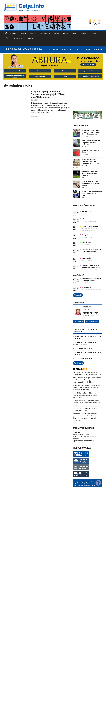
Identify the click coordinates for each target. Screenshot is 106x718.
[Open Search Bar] (7, 43)
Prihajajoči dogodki (84, 205)
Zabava (66, 33)
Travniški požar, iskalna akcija (90, 151)
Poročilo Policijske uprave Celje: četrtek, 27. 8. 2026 (84, 343)
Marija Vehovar (90, 313)
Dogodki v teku (79, 275)
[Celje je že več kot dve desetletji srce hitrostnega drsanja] (76, 184)
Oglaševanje (30, 38)
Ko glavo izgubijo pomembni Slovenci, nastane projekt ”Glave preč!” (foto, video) (47, 94)
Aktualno (33, 33)
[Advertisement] (88, 96)
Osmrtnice (18, 38)
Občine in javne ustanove (81, 434)
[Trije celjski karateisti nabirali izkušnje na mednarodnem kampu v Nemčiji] (76, 162)
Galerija (23, 33)
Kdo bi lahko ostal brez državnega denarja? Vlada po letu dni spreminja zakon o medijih (85, 395)
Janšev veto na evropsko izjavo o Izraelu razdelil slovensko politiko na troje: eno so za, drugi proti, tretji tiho (87, 387)
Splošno (83, 33)
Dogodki (13, 33)
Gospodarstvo (45, 33)
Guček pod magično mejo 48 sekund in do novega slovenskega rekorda (90, 132)
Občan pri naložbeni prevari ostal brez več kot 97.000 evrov (91, 193)
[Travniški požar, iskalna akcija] (76, 152)
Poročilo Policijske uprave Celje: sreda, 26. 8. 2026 (87, 353)
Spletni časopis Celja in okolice (6, 33)
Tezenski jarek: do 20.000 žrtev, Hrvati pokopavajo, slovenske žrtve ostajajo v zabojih (86, 403)
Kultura (56, 33)
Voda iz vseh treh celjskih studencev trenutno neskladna (90, 142)
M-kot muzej (86, 287)
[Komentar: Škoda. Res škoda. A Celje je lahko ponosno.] (76, 174)
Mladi (74, 33)
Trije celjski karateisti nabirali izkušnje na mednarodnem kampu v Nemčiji (90, 162)
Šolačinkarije (86, 258)
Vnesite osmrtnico (92, 321)
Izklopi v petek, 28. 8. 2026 (82, 348)
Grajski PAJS (86, 242)
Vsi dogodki (78, 295)
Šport (8, 38)
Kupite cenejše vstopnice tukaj (83, 441)
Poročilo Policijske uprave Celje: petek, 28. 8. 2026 (87, 337)
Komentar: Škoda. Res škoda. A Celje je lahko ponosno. (89, 173)
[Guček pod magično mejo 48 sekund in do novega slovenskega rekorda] (76, 133)
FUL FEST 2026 (87, 211)
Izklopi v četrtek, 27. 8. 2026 (83, 358)
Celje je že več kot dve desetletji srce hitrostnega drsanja (91, 183)
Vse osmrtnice (78, 321)
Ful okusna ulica (87, 219)
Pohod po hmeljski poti (89, 226)
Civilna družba (77, 432)
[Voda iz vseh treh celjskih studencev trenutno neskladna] (76, 143)
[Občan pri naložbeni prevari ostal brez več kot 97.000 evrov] (76, 194)
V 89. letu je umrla (89, 310)
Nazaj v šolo (85, 235)
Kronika (93, 33)
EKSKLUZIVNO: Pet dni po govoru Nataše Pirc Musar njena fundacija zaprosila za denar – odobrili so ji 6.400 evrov (87, 380)
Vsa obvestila (78, 363)
